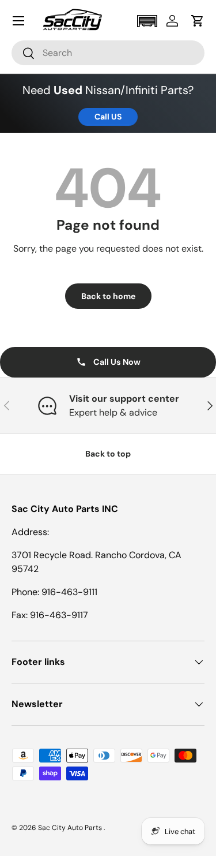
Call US (108, 116)
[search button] (23, 54)
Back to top (108, 453)
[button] (146, 21)
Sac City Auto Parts (71, 827)
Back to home (108, 296)
